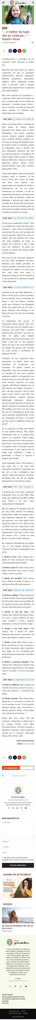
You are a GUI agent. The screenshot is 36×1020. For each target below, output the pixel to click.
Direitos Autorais (7, 994)
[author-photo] (18, 794)
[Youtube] (26, 808)
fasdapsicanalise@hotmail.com (18, 981)
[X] (15, 51)
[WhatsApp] (24, 51)
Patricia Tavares (7, 931)
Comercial (5, 1001)
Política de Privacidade (14, 1013)
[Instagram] (14, 808)
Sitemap (25, 1013)
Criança (4, 28)
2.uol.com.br (28, 744)
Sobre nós (5, 1003)
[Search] (33, 2)
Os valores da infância (25, 218)
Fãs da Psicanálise (9, 42)
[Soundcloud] (18, 808)
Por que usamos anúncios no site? (13, 996)
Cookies (23, 1011)
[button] (3, 2)
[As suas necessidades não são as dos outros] (18, 915)
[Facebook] (10, 51)
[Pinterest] (20, 51)
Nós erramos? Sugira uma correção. (13, 999)
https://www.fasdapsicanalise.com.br (18, 800)
